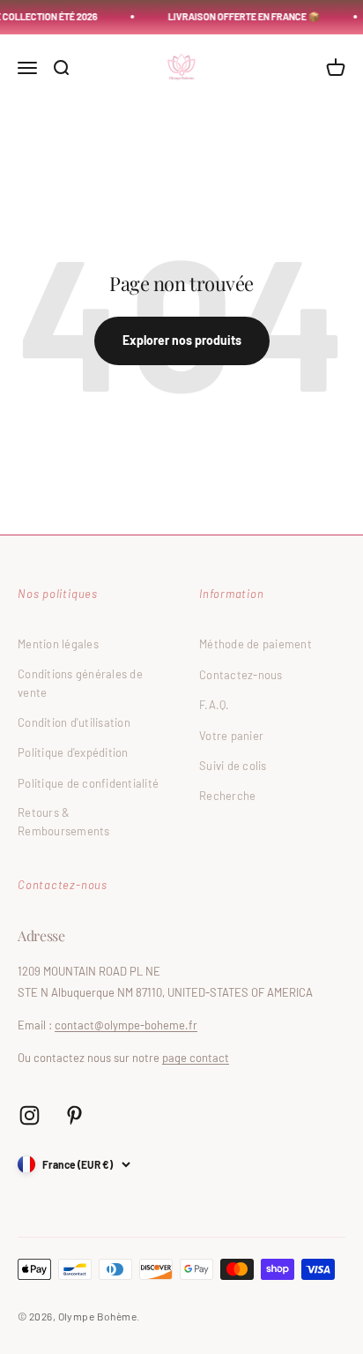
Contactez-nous (241, 675)
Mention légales (58, 644)
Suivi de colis (233, 766)
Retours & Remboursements (64, 821)
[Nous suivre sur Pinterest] (74, 1115)
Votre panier (231, 736)
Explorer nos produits (181, 340)
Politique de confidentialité (88, 783)
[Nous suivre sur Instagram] (29, 1115)
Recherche (227, 796)
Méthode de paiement (255, 644)
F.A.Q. (214, 705)
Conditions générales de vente (80, 683)
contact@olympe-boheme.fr (126, 1025)
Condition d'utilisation (74, 722)
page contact (195, 1058)
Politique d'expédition (73, 752)
